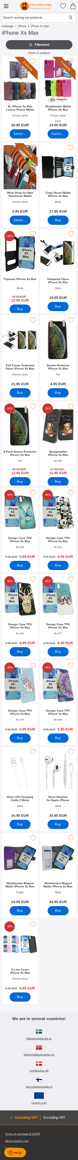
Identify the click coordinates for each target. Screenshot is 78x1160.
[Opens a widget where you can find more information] (15, 1153)
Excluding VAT (54, 1117)
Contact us (12, 1148)
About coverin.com (17, 1141)
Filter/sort (42, 44)
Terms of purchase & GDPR (22, 1134)
